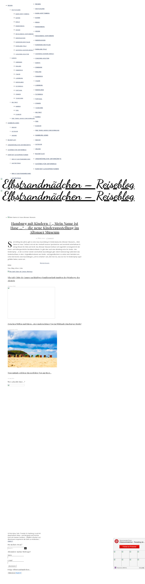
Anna (9, 265)
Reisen (10, 5)
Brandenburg (20, 26)
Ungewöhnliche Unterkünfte (19, 145)
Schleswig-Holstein (22, 54)
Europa (14, 58)
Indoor (14, 127)
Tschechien (19, 98)
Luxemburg (19, 78)
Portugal (19, 90)
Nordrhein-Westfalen (23, 42)
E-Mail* (10, 560)
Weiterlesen (44, 263)
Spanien (18, 94)
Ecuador (18, 114)
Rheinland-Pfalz (21, 46)
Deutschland (16, 10)
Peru (17, 110)
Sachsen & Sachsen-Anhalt (25, 50)
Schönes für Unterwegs (17, 150)
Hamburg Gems (13, 123)
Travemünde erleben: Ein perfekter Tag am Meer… (29, 373)
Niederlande (20, 82)
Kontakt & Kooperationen (18, 155)
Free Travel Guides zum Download (23, 118)
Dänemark (19, 62)
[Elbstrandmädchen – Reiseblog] (67, 202)
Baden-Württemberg (22, 14)
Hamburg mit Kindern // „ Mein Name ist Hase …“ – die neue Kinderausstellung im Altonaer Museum (44, 227)
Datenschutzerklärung (83, 582)
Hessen (18, 30)
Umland (14, 135)
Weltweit (15, 102)
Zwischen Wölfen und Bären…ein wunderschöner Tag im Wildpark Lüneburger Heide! (44, 324)
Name (10, 555)
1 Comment (50, 238)
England (18, 66)
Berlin (18, 22)
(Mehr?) (10, 541)
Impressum (79, 580)
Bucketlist (12, 140)
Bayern (18, 18)
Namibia (18, 106)
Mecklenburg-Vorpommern (25, 34)
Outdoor (15, 131)
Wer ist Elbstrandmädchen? (21, 159)
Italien (18, 74)
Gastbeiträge (16, 163)
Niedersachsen (20, 38)
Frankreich (19, 70)
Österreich (19, 86)
